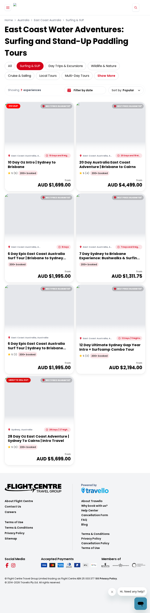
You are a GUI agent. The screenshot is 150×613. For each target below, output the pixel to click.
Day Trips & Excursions (65, 66)
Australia (23, 20)
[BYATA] (105, 565)
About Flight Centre (19, 501)
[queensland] (138, 565)
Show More (106, 75)
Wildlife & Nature (103, 66)
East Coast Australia (47, 20)
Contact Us (13, 506)
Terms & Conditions (19, 528)
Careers (10, 512)
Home (9, 20)
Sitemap (11, 539)
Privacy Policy (14, 533)
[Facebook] (7, 565)
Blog (84, 524)
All (10, 66)
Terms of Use (14, 522)
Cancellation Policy (95, 543)
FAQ (84, 520)
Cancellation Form (94, 515)
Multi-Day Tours (77, 75)
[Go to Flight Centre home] (25, 7)
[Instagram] (13, 565)
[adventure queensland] (120, 565)
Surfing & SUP (75, 20)
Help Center (89, 510)
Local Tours (48, 75)
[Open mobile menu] (8, 7)
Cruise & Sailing (19, 75)
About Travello (92, 501)
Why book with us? (94, 506)
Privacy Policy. (108, 578)
